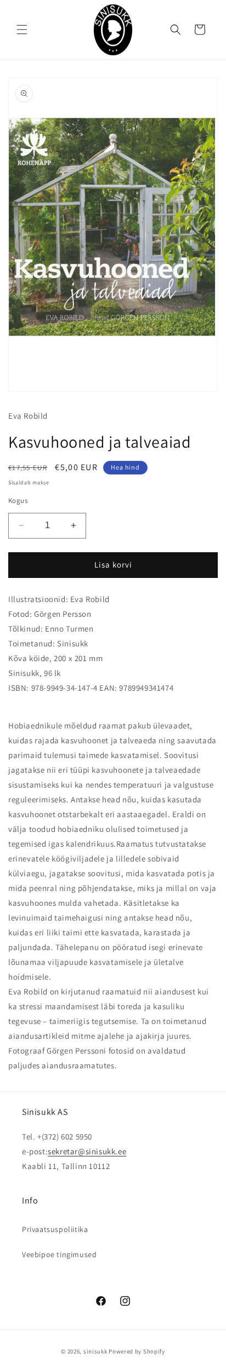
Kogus (17, 500)
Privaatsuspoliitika (55, 1229)
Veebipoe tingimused (59, 1254)
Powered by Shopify (137, 1351)
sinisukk (95, 1351)
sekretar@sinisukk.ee (87, 1151)
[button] (22, 30)
